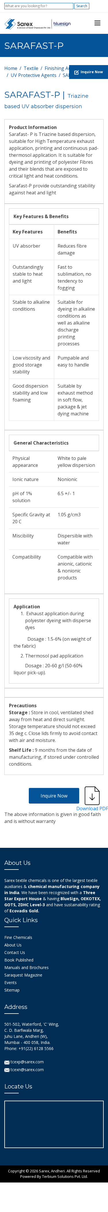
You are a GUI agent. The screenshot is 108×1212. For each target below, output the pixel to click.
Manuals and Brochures (26, 967)
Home (10, 68)
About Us (13, 945)
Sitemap (12, 990)
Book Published (18, 960)
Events (10, 982)
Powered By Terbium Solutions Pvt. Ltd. (54, 1176)
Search (81, 5)
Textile (31, 68)
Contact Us (14, 952)
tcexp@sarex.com (27, 1061)
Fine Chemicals (18, 937)
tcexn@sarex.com (27, 1069)
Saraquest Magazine (23, 975)
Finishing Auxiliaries (66, 68)
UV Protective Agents (33, 75)
